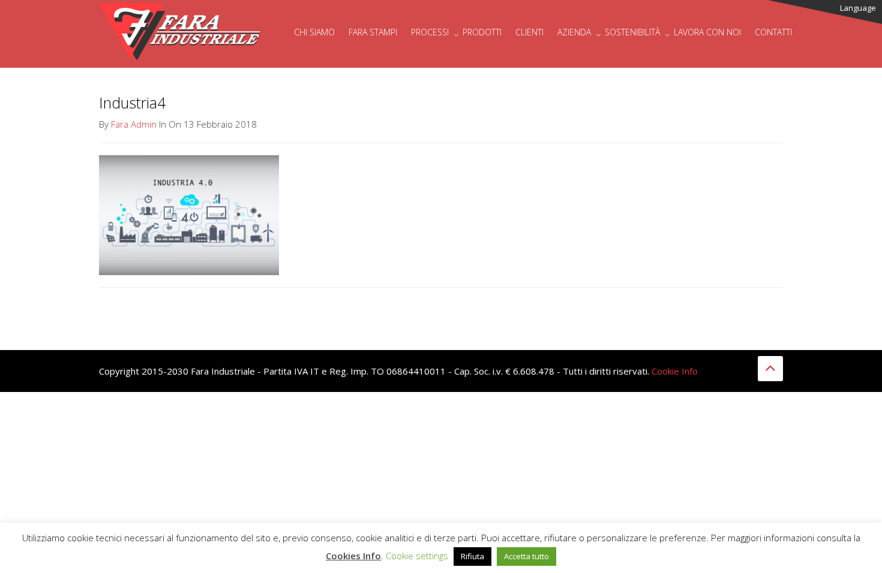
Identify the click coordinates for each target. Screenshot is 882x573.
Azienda (574, 32)
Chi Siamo (314, 32)
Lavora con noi (707, 32)
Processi (430, 32)
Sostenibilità (632, 32)
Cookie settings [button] (417, 556)
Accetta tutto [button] (526, 556)
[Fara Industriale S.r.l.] (180, 15)
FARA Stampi (373, 32)
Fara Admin (134, 124)
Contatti (773, 32)
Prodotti (482, 32)
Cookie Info (675, 371)
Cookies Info (353, 556)
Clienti (529, 32)
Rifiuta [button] (472, 556)
